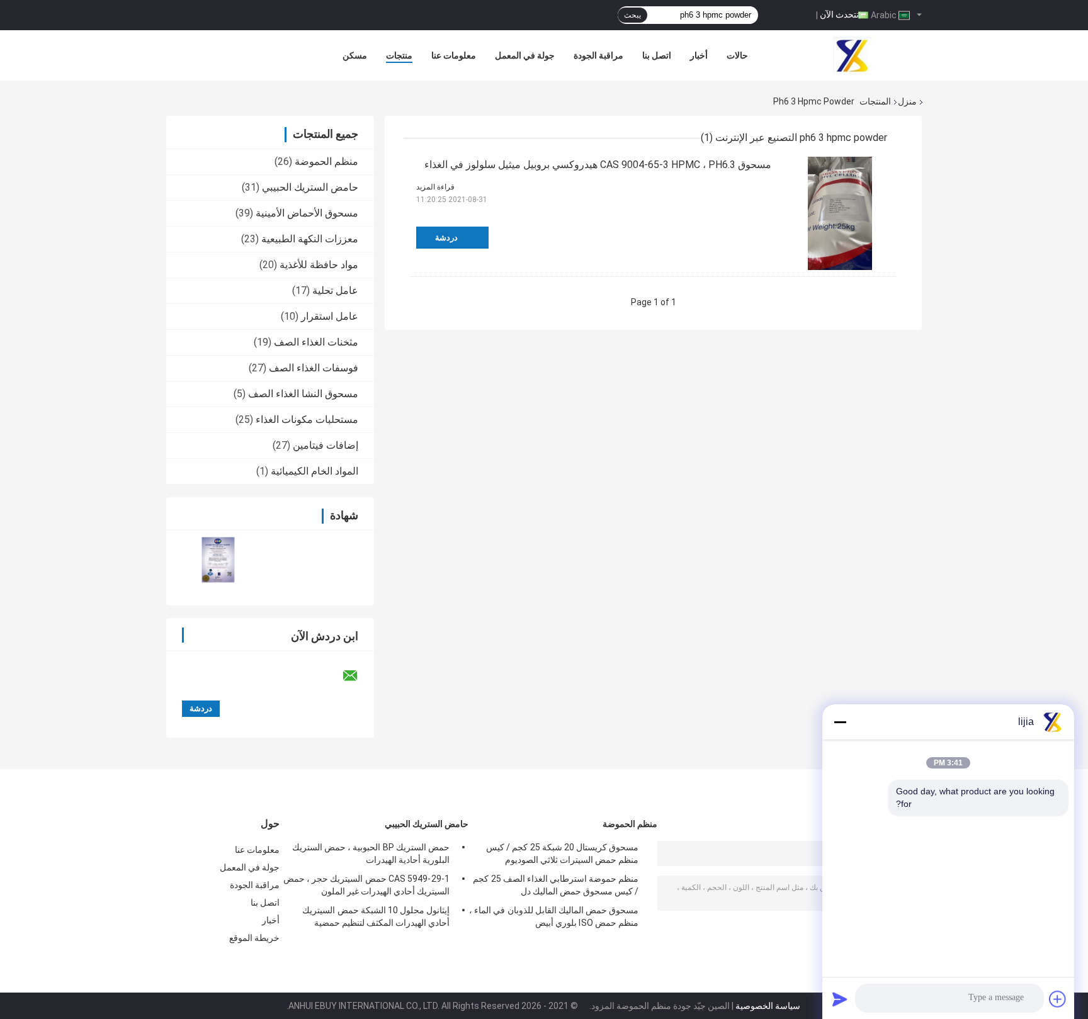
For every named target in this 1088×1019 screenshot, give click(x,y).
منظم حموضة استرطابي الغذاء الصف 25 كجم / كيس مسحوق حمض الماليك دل (555, 885)
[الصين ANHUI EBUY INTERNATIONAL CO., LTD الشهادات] (218, 560)
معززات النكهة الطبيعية (309, 239)
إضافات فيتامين (325, 445)
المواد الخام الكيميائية (314, 471)
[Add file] (1058, 999)
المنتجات (875, 101)
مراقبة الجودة (598, 55)
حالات (737, 55)
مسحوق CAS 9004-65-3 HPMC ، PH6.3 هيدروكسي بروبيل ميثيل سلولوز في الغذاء (597, 165)
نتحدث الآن (839, 14)
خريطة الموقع (254, 938)
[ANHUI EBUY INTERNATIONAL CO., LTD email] (358, 676)
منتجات (399, 55)
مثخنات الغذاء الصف (316, 342)
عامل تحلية (335, 290)
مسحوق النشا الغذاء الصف (303, 394)
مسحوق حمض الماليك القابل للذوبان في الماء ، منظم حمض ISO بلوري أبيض (553, 916)
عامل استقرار (329, 316)
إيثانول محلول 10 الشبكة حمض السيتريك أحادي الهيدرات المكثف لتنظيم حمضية (376, 916)
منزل (907, 101)
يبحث (632, 15)
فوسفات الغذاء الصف (313, 368)
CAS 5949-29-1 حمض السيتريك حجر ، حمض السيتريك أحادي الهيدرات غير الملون (366, 885)
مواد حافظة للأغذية (319, 265)
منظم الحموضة (326, 161)
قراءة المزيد (435, 187)
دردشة (446, 237)
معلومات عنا (453, 55)
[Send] (840, 999)
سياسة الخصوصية (767, 1006)
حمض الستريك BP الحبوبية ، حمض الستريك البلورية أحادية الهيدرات (371, 853)
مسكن (355, 55)
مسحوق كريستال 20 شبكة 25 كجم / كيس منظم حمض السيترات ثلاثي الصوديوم (562, 853)
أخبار (699, 55)
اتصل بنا (656, 55)
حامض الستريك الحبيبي (310, 187)
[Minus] (839, 721)
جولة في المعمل (525, 55)
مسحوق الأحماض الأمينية (307, 213)
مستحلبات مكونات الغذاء (307, 419)
